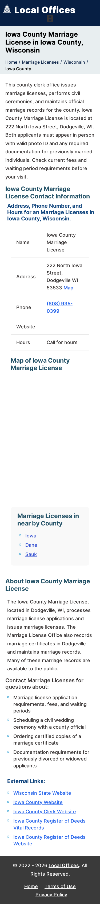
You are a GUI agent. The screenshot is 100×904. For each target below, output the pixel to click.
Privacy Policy (51, 894)
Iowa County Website (38, 802)
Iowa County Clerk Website (44, 811)
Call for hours (62, 342)
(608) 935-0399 (60, 307)
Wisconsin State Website (42, 793)
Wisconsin (74, 62)
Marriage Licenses (40, 62)
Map (68, 287)
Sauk (31, 554)
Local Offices (64, 865)
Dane (31, 545)
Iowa (30, 535)
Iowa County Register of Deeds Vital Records (49, 824)
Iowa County (18, 68)
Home (11, 62)
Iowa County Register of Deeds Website (49, 840)
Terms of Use (60, 886)
